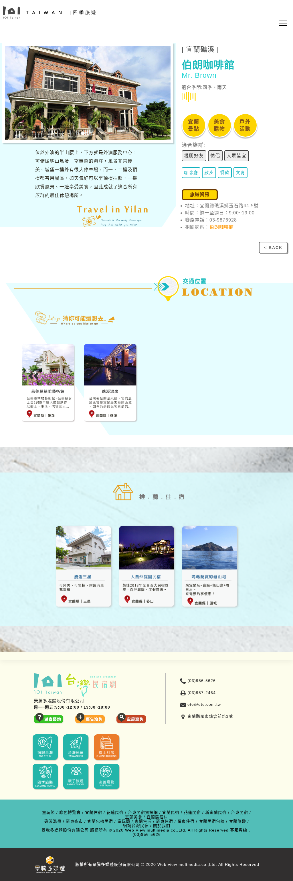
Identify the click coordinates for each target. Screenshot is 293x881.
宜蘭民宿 (170, 812)
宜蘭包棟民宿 (100, 821)
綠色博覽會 (70, 812)
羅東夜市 (74, 821)
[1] (83, 133)
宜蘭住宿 (93, 812)
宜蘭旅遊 (237, 821)
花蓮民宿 (115, 812)
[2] (88, 133)
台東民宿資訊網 (143, 812)
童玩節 (48, 812)
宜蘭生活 (143, 821)
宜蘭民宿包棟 (212, 821)
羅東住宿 (164, 821)
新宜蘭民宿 (216, 812)
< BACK (273, 247)
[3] (92, 133)
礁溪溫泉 (53, 821)
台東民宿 (239, 812)
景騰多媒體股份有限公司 (65, 830)
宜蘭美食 (133, 817)
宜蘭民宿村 (157, 817)
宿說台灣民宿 (136, 826)
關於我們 (161, 826)
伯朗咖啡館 (221, 227)
